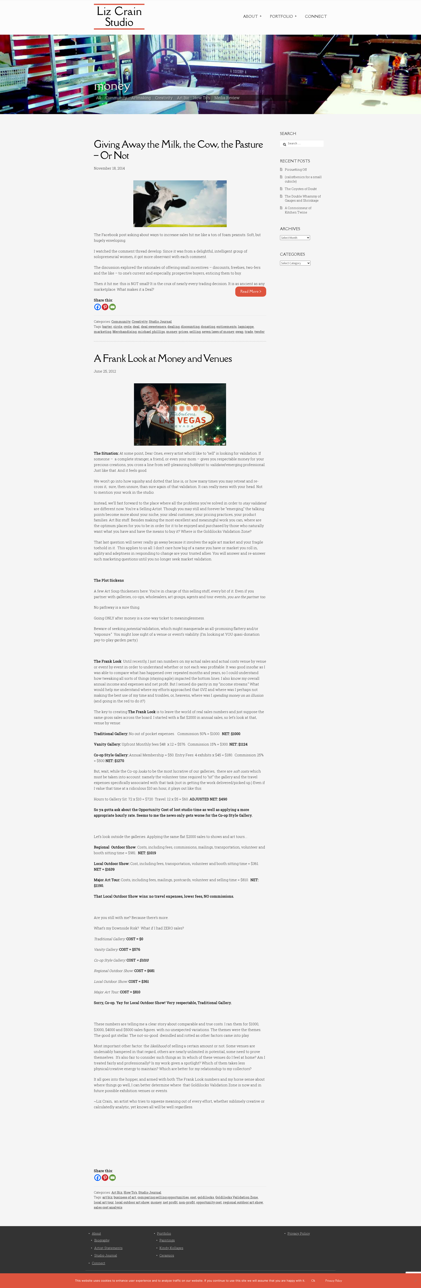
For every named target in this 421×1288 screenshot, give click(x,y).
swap (239, 332)
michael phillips (151, 332)
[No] (415, 1280)
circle (117, 327)
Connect (316, 16)
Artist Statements (108, 1248)
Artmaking (141, 97)
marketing (102, 332)
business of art (125, 1197)
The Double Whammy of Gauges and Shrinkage (303, 198)
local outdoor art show (132, 1202)
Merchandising (124, 332)
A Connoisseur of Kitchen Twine (298, 210)
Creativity (164, 97)
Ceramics (166, 1255)
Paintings (167, 1240)
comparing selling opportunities (163, 1197)
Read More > (250, 291)
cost (193, 1197)
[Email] (112, 307)
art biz (107, 1197)
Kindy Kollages (171, 1248)
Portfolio (281, 16)
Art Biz (183, 97)
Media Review (227, 97)
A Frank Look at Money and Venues (163, 358)
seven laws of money (218, 332)
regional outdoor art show (243, 1202)
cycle (128, 327)
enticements (226, 327)
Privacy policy (333, 1281)
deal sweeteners (153, 327)
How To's (201, 97)
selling (195, 332)
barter (107, 327)
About (250, 16)
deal (136, 327)
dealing (174, 327)
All (98, 97)
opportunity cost (209, 1202)
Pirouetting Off (296, 169)
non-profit (187, 1202)
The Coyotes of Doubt (301, 189)
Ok (313, 1281)
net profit (170, 1202)
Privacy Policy (298, 1233)
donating (208, 327)
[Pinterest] (105, 307)
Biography (101, 1240)
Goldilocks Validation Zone (236, 1197)
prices (183, 332)
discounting (190, 327)
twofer (259, 332)
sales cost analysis (108, 1207)
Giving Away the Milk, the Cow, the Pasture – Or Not (178, 149)
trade (249, 332)
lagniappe (246, 327)
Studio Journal (160, 321)
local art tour (104, 1202)
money (171, 332)
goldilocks (206, 1197)
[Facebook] (97, 307)
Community (116, 97)
